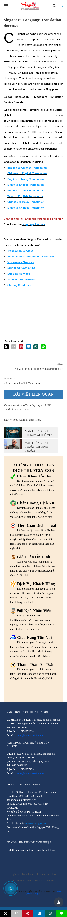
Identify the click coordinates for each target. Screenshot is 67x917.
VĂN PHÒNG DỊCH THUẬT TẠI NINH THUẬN (37, 446)
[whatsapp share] (36, 346)
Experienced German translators (22, 419)
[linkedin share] (28, 346)
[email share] (13, 346)
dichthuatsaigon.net (35, 823)
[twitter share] (6, 346)
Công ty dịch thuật (45, 850)
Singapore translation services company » (39, 368)
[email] (16, 913)
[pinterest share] (21, 346)
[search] (54, 6)
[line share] (43, 346)
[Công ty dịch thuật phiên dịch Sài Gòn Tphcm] (30, 6)
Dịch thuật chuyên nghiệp (20, 850)
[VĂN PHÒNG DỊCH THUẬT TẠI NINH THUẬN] (13, 444)
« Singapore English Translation (22, 383)
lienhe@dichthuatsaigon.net (30, 735)
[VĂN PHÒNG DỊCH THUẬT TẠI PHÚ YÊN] (13, 432)
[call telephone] (61, 5)
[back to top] (58, 902)
